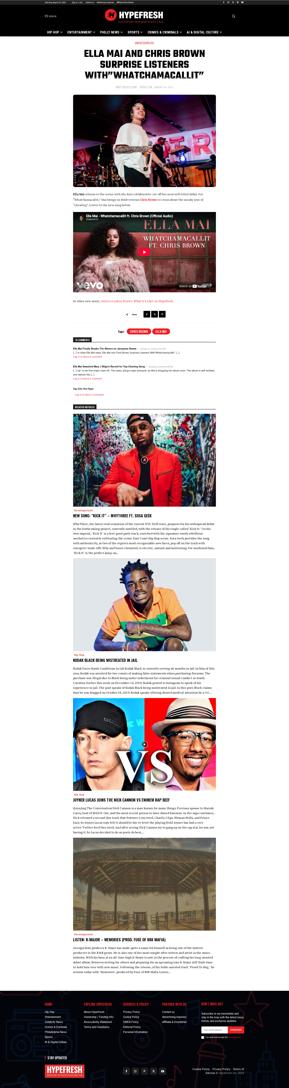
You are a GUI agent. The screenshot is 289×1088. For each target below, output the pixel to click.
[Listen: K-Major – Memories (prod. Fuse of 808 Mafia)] (144, 884)
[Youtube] (242, 3)
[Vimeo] (237, 3)
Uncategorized (144, 43)
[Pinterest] (162, 314)
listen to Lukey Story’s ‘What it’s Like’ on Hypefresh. (137, 301)
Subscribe (236, 1030)
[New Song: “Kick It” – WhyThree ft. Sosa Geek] (144, 460)
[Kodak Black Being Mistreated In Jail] (144, 604)
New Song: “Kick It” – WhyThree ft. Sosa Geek (112, 515)
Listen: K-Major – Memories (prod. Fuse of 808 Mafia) (119, 939)
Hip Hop (79, 655)
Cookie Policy (201, 1069)
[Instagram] (228, 3)
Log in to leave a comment (87, 356)
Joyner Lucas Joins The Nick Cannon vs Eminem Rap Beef (121, 800)
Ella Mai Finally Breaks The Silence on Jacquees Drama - (105, 348)
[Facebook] (224, 3)
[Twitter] (233, 3)
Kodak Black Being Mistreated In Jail (105, 660)
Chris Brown (148, 200)
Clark (133, 87)
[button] (233, 16)
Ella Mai (161, 331)
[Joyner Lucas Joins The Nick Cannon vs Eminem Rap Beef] (144, 744)
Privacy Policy (234, 1037)
